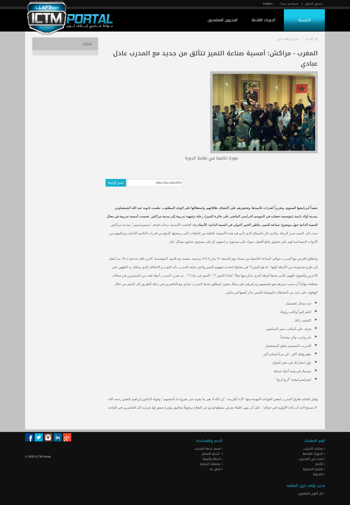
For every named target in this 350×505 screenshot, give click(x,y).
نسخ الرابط (115, 182)
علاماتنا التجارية (210, 464)
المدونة (318, 474)
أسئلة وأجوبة (212, 459)
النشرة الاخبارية (313, 469)
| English (268, 3)
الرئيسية (304, 20)
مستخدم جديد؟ (289, 3)
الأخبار (319, 464)
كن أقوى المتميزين (311, 493)
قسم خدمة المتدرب (207, 448)
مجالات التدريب (313, 448)
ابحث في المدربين (311, 459)
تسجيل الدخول (313, 3)
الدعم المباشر (210, 454)
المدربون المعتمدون (223, 20)
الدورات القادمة (263, 20)
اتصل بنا (215, 469)
